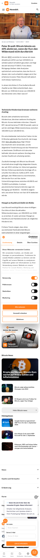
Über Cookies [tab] (32, 242)
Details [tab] (19, 242)
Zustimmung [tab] (7, 242)
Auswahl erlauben (20, 313)
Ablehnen (20, 319)
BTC (10, 57)
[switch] (34, 284)
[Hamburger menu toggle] (3, 9)
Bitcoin (34, 36)
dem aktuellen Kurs (13, 142)
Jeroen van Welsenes (8, 41)
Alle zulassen (20, 307)
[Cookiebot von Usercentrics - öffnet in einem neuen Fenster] (28, 237)
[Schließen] (2, 3)
